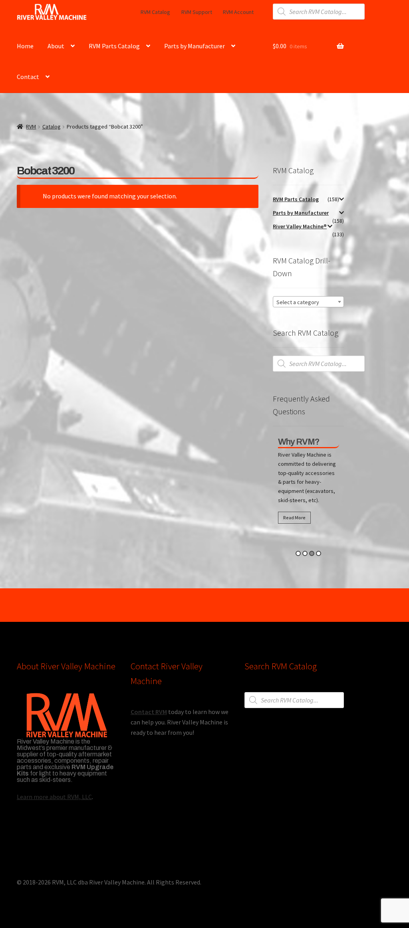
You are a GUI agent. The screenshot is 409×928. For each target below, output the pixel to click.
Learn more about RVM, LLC (54, 797)
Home (25, 46)
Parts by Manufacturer (194, 46)
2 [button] (305, 553)
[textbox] (308, 302)
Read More (294, 517)
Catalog (51, 126)
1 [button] (298, 553)
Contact (28, 77)
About (56, 46)
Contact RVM (149, 712)
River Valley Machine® (300, 226)
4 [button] (318, 553)
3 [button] (311, 553)
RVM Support (196, 12)
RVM (31, 126)
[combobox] (308, 301)
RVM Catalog (155, 12)
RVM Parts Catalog (114, 46)
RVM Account (238, 12)
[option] (308, 482)
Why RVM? (299, 442)
